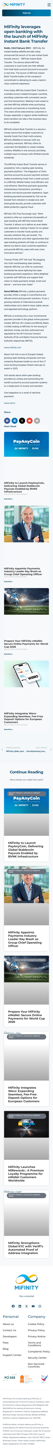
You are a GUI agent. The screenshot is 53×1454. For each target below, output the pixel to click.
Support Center (12, 1355)
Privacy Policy (36, 1330)
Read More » (8, 499)
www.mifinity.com (12, 347)
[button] (7, 421)
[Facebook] (13, 1306)
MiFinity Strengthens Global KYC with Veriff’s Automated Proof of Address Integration (25, 1248)
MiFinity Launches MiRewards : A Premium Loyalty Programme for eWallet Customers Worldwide (26, 1173)
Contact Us (9, 1330)
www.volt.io (9, 403)
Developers (10, 1336)
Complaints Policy (39, 1351)
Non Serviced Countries (36, 1365)
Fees (5, 1342)
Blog (5, 1348)
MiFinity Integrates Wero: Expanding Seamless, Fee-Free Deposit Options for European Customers (23, 718)
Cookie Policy (36, 1324)
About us (8, 1324)
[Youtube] (33, 1306)
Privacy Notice (37, 1336)
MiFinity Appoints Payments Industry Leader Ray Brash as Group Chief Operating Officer (23, 571)
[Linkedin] (20, 1306)
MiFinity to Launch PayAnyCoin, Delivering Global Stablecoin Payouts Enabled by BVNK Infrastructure (24, 487)
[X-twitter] (26, 1306)
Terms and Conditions (34, 1344)
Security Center (37, 1357)
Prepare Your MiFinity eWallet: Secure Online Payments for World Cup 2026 (26, 643)
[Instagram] (40, 1306)
